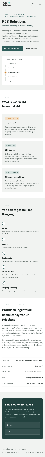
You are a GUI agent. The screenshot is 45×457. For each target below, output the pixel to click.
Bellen (22, 432)
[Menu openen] (40, 4)
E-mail (22, 425)
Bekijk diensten (31, 49)
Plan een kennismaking (12, 49)
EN (33, 4)
